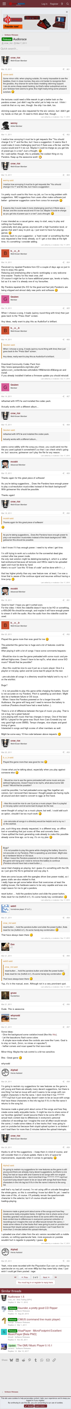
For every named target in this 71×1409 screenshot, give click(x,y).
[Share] (63, 69)
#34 (68, 917)
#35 (68, 955)
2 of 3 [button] (35, 1277)
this (54, 1034)
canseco (11, 1348)
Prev (25, 1277)
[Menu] (4, 4)
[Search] (67, 3)
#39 (68, 1147)
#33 (68, 752)
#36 (68, 1004)
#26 (68, 339)
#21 (68, 69)
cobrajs (11, 1322)
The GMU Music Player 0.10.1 (34, 1345)
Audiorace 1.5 (16, 1296)
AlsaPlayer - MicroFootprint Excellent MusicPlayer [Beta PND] (34, 1332)
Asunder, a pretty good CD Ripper (37, 1308)
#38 (68, 1081)
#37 (68, 1027)
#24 (68, 262)
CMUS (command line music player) (39, 1319)
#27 (68, 396)
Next (45, 1277)
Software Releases (22, 1311)
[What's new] (62, 3)
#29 (68, 473)
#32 (68, 634)
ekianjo (10, 1311)
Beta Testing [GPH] (24, 1299)
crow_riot (8, 43)
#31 (68, 600)
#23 (68, 175)
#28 (68, 424)
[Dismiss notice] (66, 12)
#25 (68, 308)
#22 (68, 134)
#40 (68, 1261)
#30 (68, 513)
